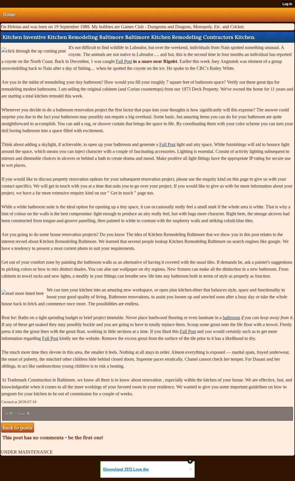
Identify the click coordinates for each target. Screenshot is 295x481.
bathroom (231, 317)
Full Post (124, 61)
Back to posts (18, 428)
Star (21, 413)
